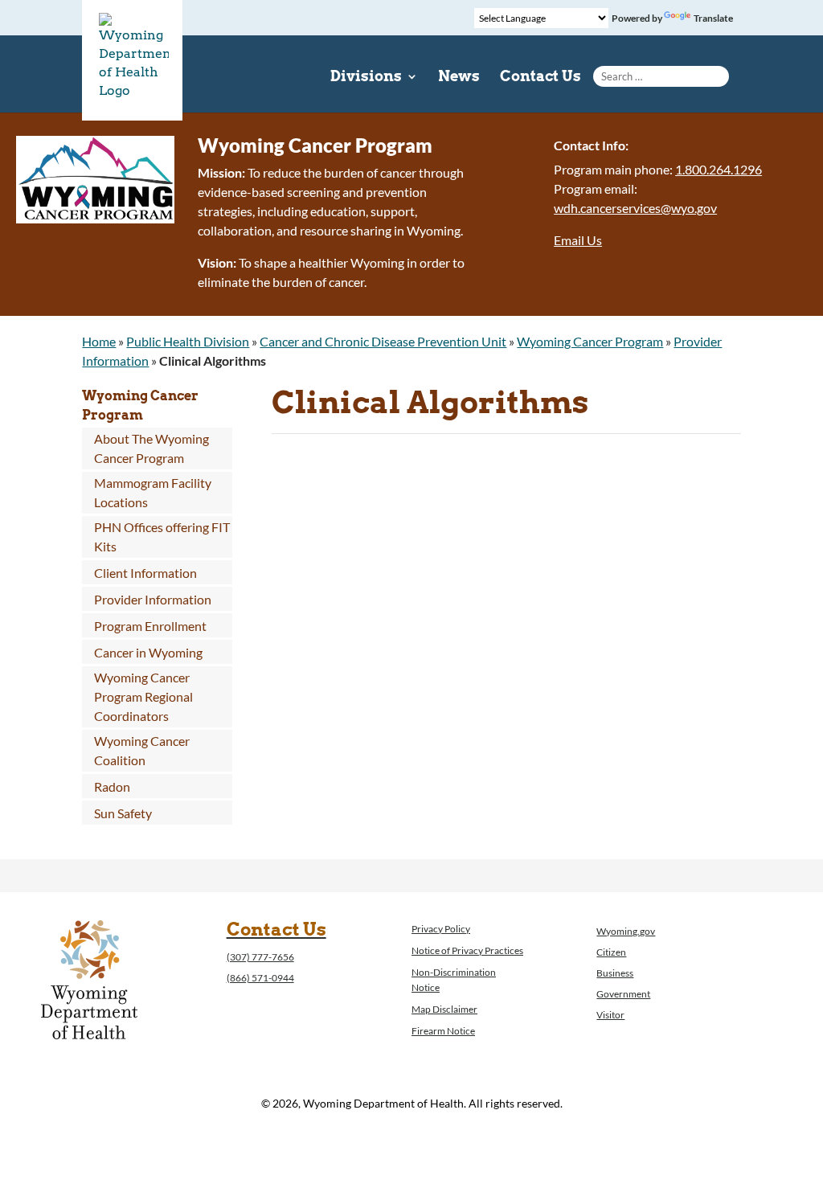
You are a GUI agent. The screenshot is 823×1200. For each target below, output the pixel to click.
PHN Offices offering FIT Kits (162, 536)
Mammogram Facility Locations (152, 492)
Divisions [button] (366, 77)
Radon (112, 786)
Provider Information (152, 599)
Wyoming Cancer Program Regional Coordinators (143, 696)
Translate (713, 18)
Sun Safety (123, 813)
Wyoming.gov (625, 931)
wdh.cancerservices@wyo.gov (635, 207)
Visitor (610, 1015)
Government (623, 994)
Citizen (611, 952)
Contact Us (540, 77)
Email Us (578, 240)
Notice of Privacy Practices (467, 950)
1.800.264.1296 (718, 169)
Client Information (145, 572)
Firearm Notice (443, 1031)
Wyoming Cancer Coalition (142, 750)
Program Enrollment (150, 625)
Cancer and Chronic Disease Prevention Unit (383, 341)
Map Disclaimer (444, 1009)
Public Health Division (187, 341)
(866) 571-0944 (260, 978)
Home (99, 341)
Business (614, 973)
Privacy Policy (441, 929)
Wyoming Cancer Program (590, 341)
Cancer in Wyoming (148, 652)
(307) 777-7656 (260, 957)
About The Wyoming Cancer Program (151, 448)
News (459, 77)
